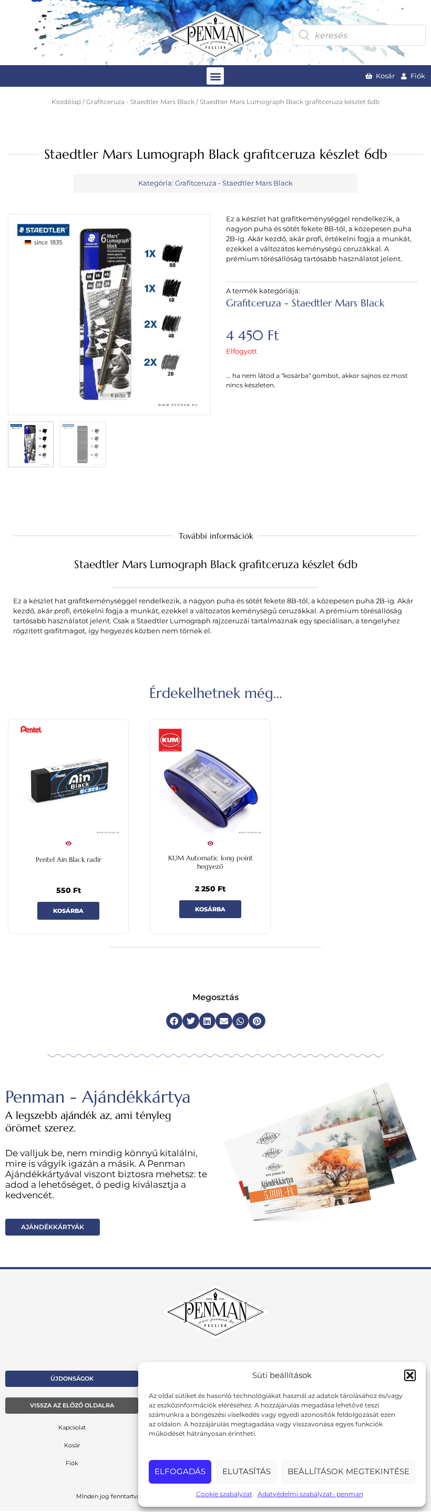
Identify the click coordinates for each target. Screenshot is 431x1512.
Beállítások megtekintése (348, 1471)
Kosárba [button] (68, 910)
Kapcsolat (72, 1427)
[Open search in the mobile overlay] (359, 35)
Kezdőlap (66, 102)
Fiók (72, 1463)
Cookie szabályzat (224, 1494)
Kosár (72, 1445)
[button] (410, 1375)
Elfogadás (180, 1471)
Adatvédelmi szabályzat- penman (310, 1494)
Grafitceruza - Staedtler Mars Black (140, 102)
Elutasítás (246, 1471)
